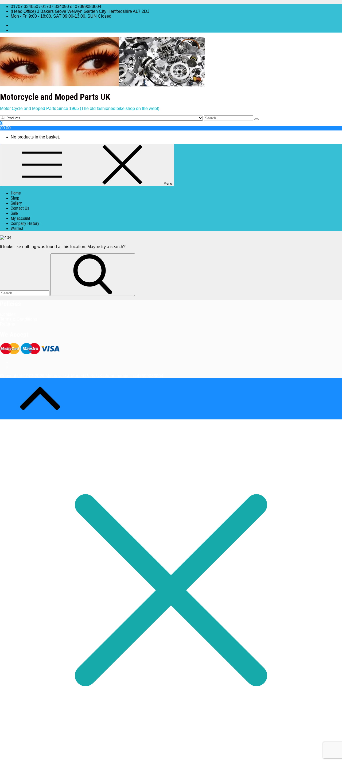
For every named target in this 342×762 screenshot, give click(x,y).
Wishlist (17, 228)
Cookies (8, 314)
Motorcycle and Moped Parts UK (55, 97)
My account (20, 218)
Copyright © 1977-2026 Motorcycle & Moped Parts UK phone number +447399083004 (81, 376)
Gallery (16, 203)
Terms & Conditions (18, 319)
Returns (7, 324)
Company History (25, 223)
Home (16, 193)
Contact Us (20, 208)
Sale (14, 213)
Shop (15, 198)
